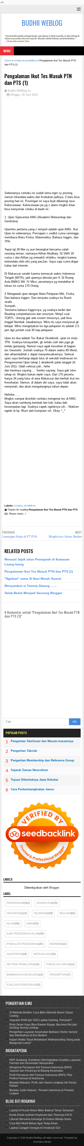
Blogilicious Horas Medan (65, 536)
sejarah (40, 913)
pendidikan (30, 505)
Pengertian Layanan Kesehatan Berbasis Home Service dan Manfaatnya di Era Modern (43, 1033)
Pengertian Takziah (24, 750)
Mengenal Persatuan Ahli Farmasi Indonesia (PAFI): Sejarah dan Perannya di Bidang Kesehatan (40, 1069)
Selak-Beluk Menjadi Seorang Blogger (33, 593)
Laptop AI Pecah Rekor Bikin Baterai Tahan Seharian (41, 1110)
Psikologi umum (58, 964)
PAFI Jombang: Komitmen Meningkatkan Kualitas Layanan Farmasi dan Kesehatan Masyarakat (45, 1061)
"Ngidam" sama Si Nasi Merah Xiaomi (32, 578)
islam (11, 923)
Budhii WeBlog (34, 1137)
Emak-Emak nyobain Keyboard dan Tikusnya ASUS (40, 1114)
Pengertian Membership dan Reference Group (42, 760)
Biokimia (56, 944)
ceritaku (18, 505)
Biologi (65, 913)
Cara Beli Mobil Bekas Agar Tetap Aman (33, 1123)
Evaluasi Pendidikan (22, 984)
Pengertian (58, 974)
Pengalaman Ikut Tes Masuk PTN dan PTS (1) (38, 571)
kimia (30, 923)
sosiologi (44, 903)
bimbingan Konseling (22, 974)
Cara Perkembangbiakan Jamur (32, 789)
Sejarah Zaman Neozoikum (29, 770)
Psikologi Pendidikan (22, 944)
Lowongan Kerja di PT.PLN (19, 536)
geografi (14, 913)
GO (75, 721)
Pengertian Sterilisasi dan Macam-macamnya (42, 741)
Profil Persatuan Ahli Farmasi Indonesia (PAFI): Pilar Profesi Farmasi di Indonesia (40, 1076)
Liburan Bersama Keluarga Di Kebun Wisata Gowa (40, 1119)
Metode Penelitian (20, 964)
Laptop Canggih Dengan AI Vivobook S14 (34, 1127)
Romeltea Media (42, 1141)
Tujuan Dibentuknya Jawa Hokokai (34, 779)
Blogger (54, 887)
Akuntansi (14, 954)
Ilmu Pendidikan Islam (23, 933)
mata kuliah (42, 954)
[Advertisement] (42, 145)
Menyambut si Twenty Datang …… (30, 586)
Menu (7, 50)
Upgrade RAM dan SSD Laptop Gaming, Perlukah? (40, 1020)
